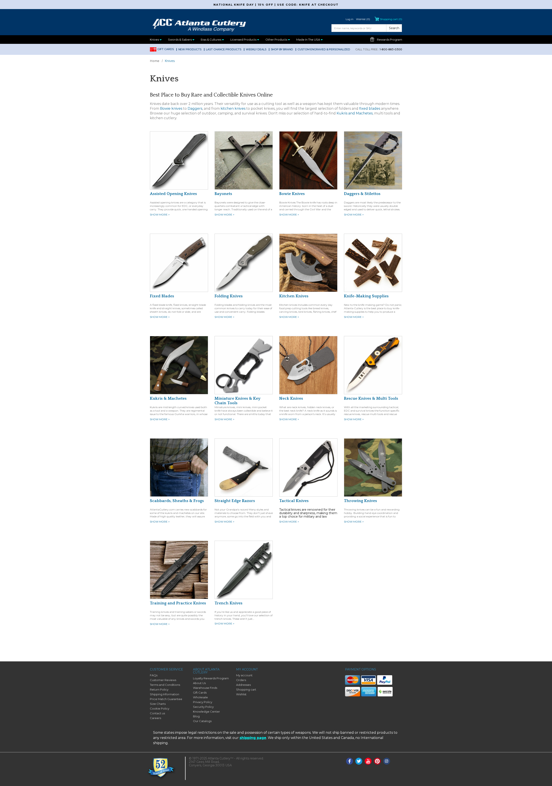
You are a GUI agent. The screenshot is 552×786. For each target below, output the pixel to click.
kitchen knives (233, 108)
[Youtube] (368, 761)
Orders (241, 680)
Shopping (391, 19)
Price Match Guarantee (166, 699)
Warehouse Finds (205, 687)
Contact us (157, 713)
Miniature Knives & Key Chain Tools (237, 400)
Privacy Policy (202, 702)
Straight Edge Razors (235, 501)
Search (394, 28)
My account (244, 675)
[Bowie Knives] (308, 160)
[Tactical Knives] (308, 467)
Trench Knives (228, 603)
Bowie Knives (292, 194)
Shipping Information (164, 694)
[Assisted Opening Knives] (179, 160)
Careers (155, 718)
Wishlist (241, 694)
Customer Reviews (163, 680)
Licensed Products (243, 39)
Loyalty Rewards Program (211, 678)
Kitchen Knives (293, 296)
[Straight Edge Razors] (244, 467)
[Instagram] (386, 761)
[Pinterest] (377, 761)
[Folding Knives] (244, 263)
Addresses (243, 684)
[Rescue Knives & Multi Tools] (373, 365)
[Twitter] (358, 761)
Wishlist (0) (363, 19)
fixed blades (369, 108)
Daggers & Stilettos (362, 194)
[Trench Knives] (244, 570)
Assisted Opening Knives (173, 194)
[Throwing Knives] (373, 467)
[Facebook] (349, 761)
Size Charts (158, 703)
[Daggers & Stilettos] (373, 160)
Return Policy (159, 689)
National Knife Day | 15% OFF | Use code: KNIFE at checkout (276, 4)
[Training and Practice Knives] (179, 570)
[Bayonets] (244, 160)
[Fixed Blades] (179, 263)
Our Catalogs (202, 721)
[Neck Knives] (308, 365)
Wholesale (200, 697)
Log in (349, 19)
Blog (196, 716)
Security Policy (203, 706)
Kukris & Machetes (168, 398)
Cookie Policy (159, 708)
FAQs (153, 675)
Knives (155, 39)
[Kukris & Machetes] (179, 365)
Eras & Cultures (211, 39)
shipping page (253, 738)
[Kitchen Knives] (308, 263)
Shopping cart (246, 689)
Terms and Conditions (165, 684)
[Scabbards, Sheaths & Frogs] (179, 467)
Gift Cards (165, 49)
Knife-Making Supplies (366, 296)
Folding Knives (229, 296)
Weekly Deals (256, 49)
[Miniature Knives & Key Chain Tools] (244, 365)
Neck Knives (291, 398)
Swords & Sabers (180, 39)
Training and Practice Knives (178, 603)
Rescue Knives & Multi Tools (371, 398)
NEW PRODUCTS (189, 49)
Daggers (195, 108)
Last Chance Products (223, 49)
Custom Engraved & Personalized (324, 49)
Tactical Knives (294, 501)
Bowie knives (171, 108)
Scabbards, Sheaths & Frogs (177, 501)
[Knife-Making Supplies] (373, 263)
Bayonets (223, 194)
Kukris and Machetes (355, 113)
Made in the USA (308, 39)
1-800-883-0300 (378, 49)
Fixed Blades (162, 296)
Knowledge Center (206, 711)
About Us (199, 683)
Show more (160, 214)
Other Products (276, 39)
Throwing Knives (360, 501)
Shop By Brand (282, 49)
